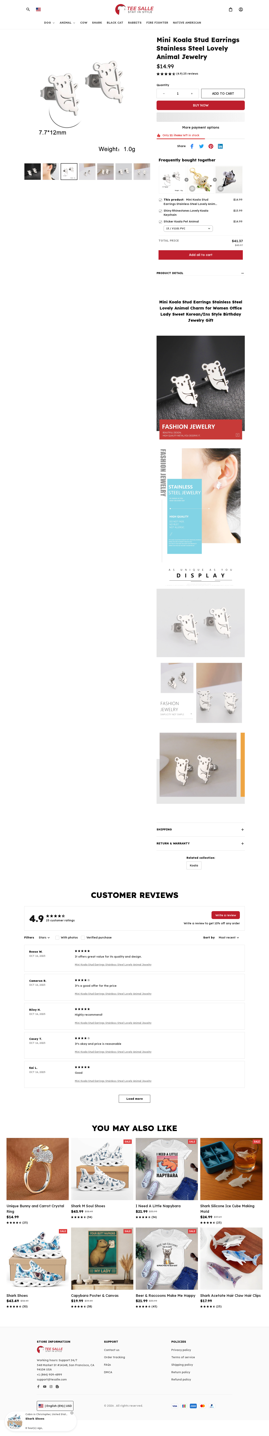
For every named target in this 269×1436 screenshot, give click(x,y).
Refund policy (181, 1379)
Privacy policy (181, 1350)
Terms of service (183, 1357)
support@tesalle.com (52, 1379)
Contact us (111, 1350)
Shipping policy (182, 1365)
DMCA (108, 1372)
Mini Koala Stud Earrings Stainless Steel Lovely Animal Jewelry (113, 964)
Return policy (180, 1372)
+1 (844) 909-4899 (49, 1374)
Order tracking (114, 1357)
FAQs (107, 1365)
